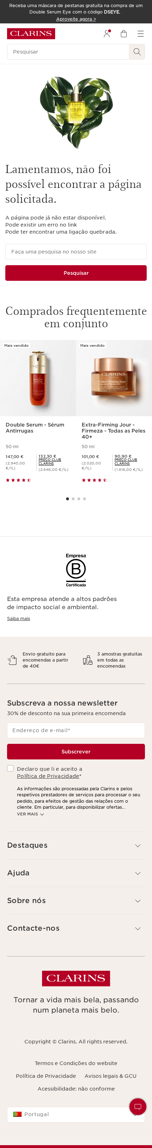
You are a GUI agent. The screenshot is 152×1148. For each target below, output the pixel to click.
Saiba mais (18, 618)
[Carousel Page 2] (73, 498)
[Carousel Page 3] (78, 498)
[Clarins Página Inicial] (31, 34)
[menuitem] (107, 33)
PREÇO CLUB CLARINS (50, 462)
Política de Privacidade (48, 795)
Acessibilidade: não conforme (76, 1107)
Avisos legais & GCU (110, 1094)
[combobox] (76, 1133)
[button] (76, 864)
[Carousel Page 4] (84, 498)
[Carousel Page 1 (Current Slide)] (67, 498)
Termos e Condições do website (76, 1082)
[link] (54, 462)
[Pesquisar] (137, 52)
